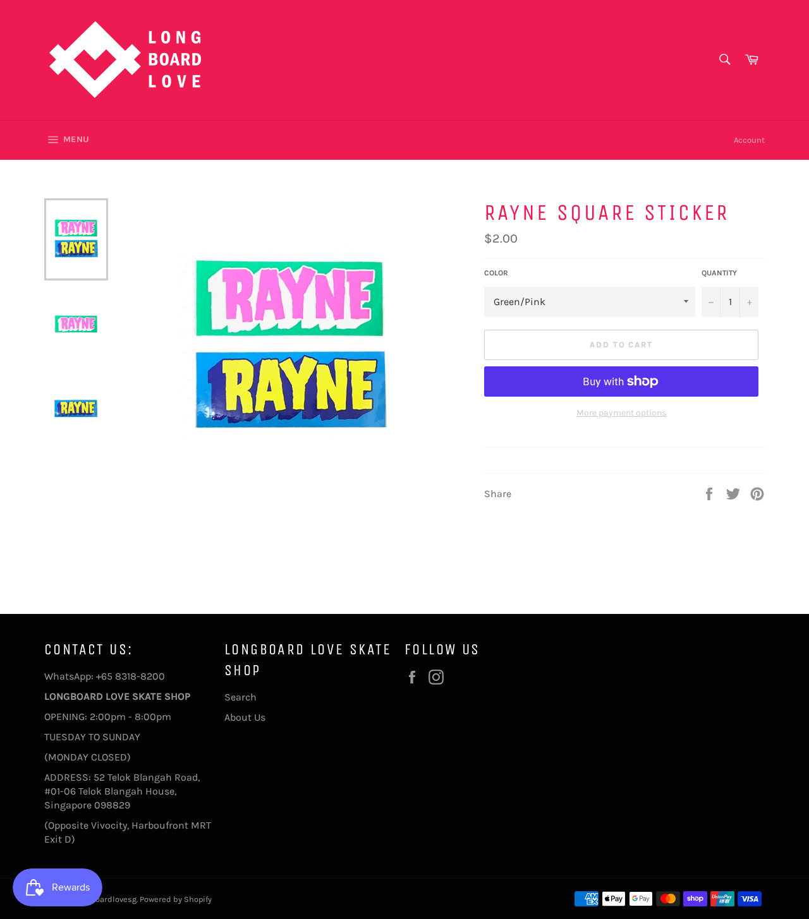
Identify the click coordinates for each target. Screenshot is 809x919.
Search (240, 697)
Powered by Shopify (176, 899)
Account (749, 140)
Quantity (719, 272)
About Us (244, 717)
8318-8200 (140, 676)
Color (496, 272)
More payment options (621, 412)
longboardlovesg (105, 899)
